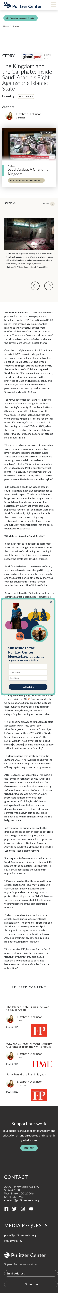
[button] (28, 652)
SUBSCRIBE (28, 687)
